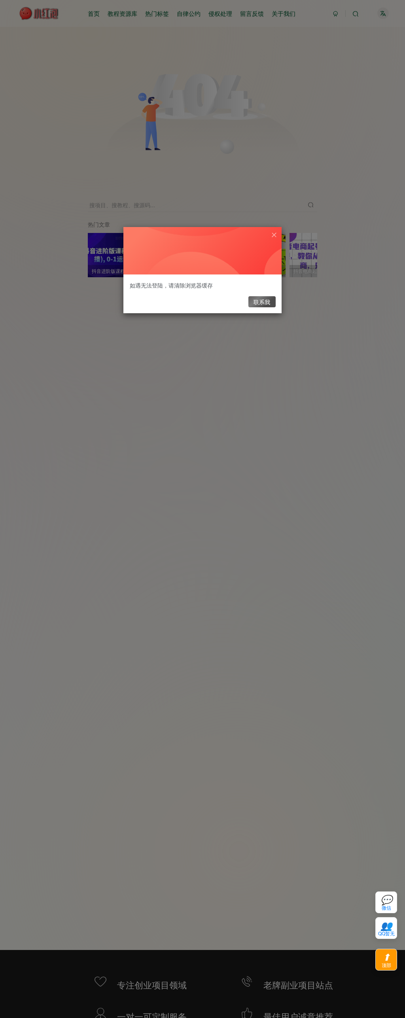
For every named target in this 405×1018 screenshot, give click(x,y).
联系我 (262, 302)
